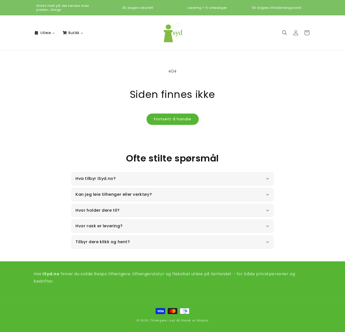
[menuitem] (44, 32)
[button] (284, 32)
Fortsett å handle (172, 119)
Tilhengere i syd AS (165, 320)
